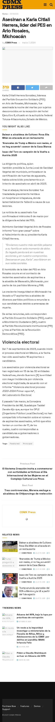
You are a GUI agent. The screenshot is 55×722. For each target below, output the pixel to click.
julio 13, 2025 (40, 553)
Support (6, 709)
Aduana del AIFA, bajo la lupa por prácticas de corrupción (34, 616)
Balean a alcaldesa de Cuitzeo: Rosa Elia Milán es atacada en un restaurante (35, 545)
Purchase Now (9, 706)
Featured (15, 443)
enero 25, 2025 (23, 660)
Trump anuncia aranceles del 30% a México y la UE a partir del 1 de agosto (34, 591)
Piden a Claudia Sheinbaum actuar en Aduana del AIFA (31, 654)
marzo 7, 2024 (29, 42)
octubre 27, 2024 (24, 621)
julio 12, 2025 (40, 598)
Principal (27, 443)
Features (24, 706)
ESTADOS (14, 14)
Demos (37, 706)
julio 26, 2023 (23, 647)
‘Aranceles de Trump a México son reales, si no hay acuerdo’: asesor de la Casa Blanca (35, 562)
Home (5, 14)
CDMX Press (11, 42)
